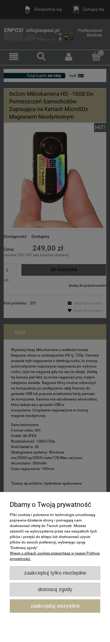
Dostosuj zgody (55, 589)
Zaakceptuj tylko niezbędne (55, 573)
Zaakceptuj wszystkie (55, 606)
